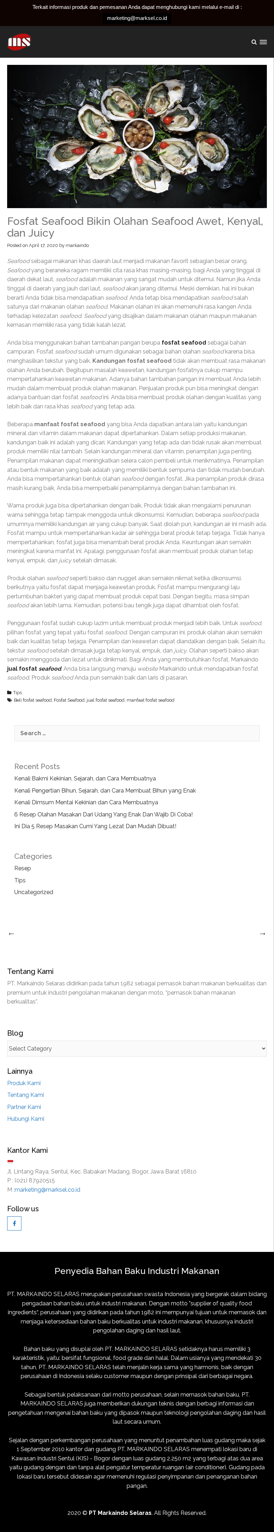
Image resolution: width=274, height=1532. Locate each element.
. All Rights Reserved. (148, 1513)
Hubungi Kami (25, 1118)
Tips (17, 692)
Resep (22, 868)
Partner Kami (24, 1107)
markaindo (77, 245)
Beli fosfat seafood (33, 700)
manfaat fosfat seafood (150, 700)
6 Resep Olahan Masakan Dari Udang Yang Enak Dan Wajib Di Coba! (103, 814)
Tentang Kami (25, 1095)
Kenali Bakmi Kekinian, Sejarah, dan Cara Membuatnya (85, 778)
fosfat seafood (185, 342)
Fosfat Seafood (69, 700)
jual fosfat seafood (106, 700)
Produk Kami (24, 1083)
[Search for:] (137, 733)
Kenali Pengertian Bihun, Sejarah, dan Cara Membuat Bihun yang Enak (105, 790)
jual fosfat (34, 668)
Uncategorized (33, 892)
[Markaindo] (20, 42)
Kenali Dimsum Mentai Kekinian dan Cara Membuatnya (86, 802)
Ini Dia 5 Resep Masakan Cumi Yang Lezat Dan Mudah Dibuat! (95, 826)
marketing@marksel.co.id (137, 18)
